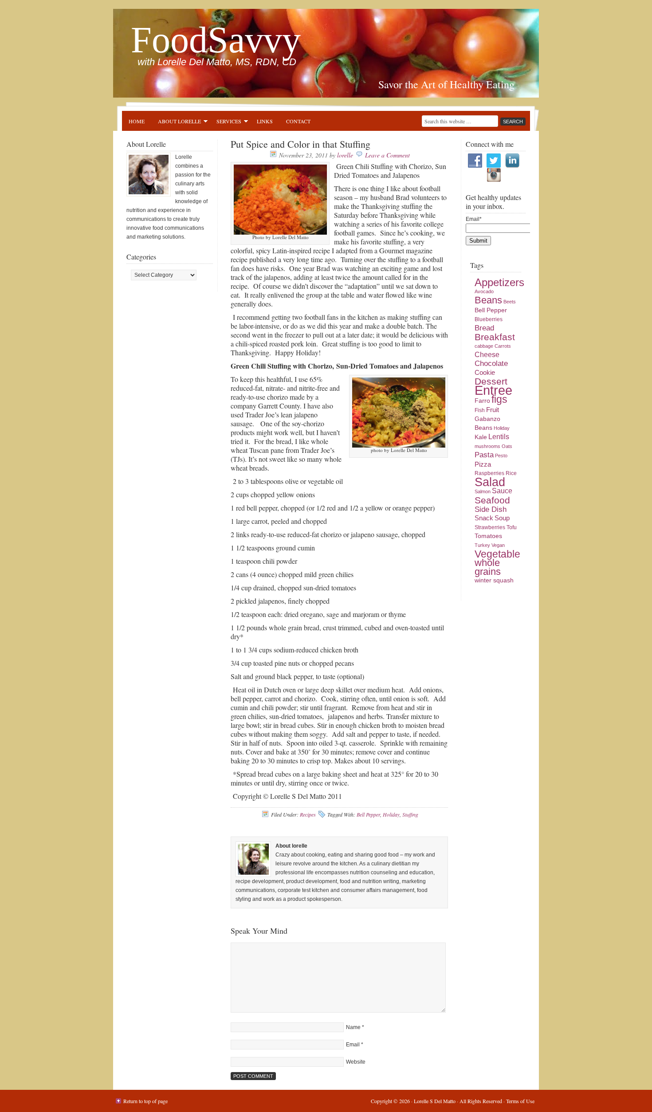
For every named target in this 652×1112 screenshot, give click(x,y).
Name (353, 1027)
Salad (490, 482)
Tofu (512, 527)
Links (265, 121)
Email (353, 1044)
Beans (488, 300)
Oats (507, 446)
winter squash (494, 580)
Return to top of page (145, 1100)
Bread (484, 328)
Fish (480, 410)
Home (137, 121)
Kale (481, 437)
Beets (509, 301)
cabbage (484, 346)
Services (225, 122)
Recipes (308, 814)
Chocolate (491, 363)
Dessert (491, 381)
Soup (502, 518)
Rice (511, 473)
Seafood (492, 500)
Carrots (503, 346)
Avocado (484, 291)
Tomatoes (488, 536)
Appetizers (499, 282)
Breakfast (495, 337)
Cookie (485, 372)
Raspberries (489, 473)
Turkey (482, 545)
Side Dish (491, 509)
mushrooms (487, 446)
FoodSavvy (216, 39)
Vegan (498, 545)
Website (355, 1062)
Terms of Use (520, 1100)
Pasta (484, 455)
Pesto (501, 455)
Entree (493, 390)
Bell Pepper (368, 814)
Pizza (483, 464)
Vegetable (497, 554)
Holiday (391, 814)
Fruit (492, 409)
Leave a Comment (387, 155)
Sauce (502, 491)
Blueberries (489, 319)
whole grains (488, 567)
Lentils (498, 436)
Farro (482, 400)
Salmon (483, 491)
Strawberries (490, 527)
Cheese (487, 354)
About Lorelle (176, 122)
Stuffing (410, 814)
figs (499, 399)
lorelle (345, 155)
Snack (484, 518)
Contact (298, 121)
